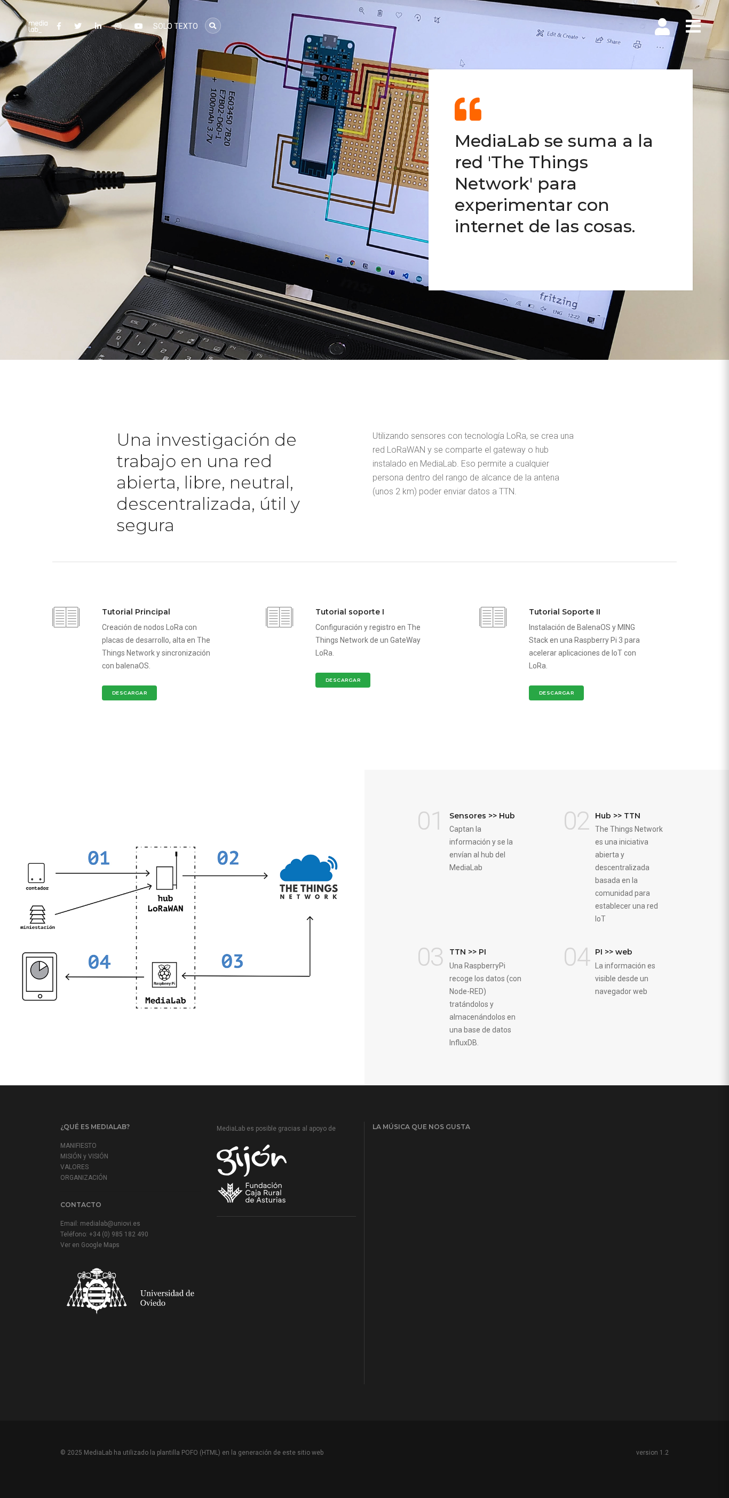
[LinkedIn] (98, 26)
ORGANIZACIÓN (83, 1177)
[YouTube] (139, 26)
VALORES (74, 1167)
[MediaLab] (38, 27)
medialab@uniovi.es (110, 1223)
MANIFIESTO (78, 1145)
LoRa (516, 436)
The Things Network (629, 829)
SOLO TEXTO (175, 26)
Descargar (129, 693)
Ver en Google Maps (90, 1245)
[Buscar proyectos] (213, 26)
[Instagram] (118, 26)
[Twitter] (78, 26)
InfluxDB (463, 1042)
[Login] (662, 27)
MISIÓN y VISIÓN (84, 1156)
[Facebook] (59, 26)
